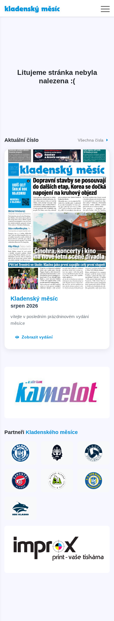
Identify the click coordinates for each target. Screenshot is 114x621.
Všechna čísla (91, 140)
